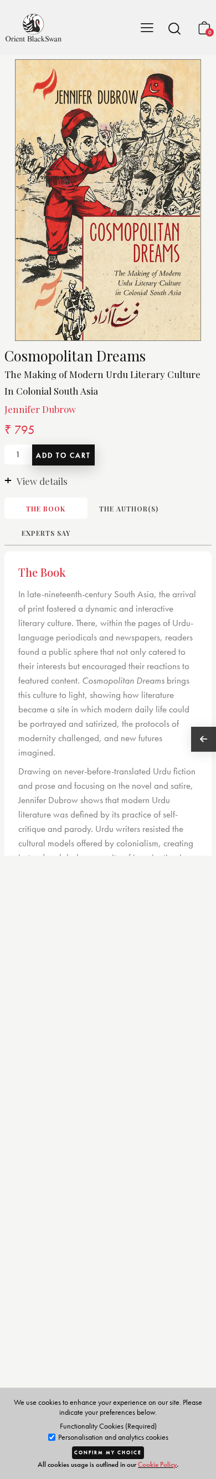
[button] (174, 28)
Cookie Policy (157, 1464)
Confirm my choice (108, 1452)
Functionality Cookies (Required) (108, 1426)
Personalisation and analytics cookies (112, 1437)
